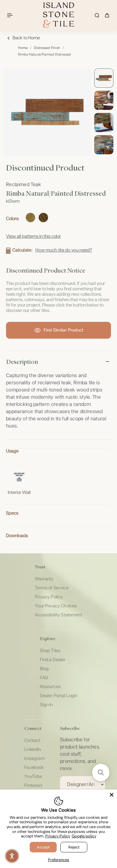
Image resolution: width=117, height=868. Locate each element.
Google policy (84, 836)
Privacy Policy (57, 836)
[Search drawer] (97, 15)
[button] (101, 772)
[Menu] (11, 15)
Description (22, 361)
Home (23, 48)
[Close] (112, 795)
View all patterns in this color (33, 236)
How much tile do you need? (63, 250)
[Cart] (107, 15)
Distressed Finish (47, 48)
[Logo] (58, 15)
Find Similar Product (63, 330)
